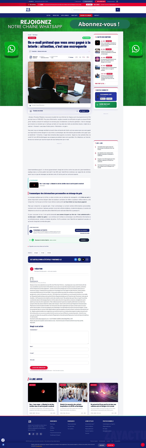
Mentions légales (94, 441)
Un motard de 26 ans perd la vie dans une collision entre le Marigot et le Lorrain (38, 4)
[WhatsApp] (79, 259)
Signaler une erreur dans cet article (38, 246)
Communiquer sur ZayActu (109, 424)
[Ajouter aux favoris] (80, 57)
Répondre (32, 322)
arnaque (36, 252)
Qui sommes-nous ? (89, 424)
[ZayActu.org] (28, 9)
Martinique (35, 34)
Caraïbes (52, 428)
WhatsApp (74, 15)
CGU (112, 441)
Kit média (105, 428)
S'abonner (87, 37)
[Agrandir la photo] (59, 82)
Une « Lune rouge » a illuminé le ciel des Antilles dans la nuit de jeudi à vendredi (42, 405)
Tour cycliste (70, 428)
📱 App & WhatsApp (100, 1)
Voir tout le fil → (100, 83)
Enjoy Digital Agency (55, 441)
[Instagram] (37, 433)
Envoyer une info (111, 1)
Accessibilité (117, 441)
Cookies (108, 441)
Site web (32, 359)
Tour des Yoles (71, 426)
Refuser (102, 445)
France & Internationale (55, 432)
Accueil (29, 34)
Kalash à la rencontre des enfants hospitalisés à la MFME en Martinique (71, 405)
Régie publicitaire (89, 428)
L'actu (51, 426)
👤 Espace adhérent (87, 1)
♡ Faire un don (77, 1)
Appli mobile (65, 15)
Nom (31, 346)
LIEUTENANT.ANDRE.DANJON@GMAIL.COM (61, 318)
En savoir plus (39, 446)
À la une (52, 430)
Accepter (110, 445)
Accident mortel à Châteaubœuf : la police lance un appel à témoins (91, 4)
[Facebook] (75, 259)
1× (77, 111)
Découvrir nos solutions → (82, 230)
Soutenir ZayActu (89, 431)
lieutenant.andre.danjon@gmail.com (39, 318)
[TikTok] (33, 433)
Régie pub (56, 15)
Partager (71, 57)
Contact (96, 15)
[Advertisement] (59, 155)
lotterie (49, 252)
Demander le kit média (84, 233)
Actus (48, 15)
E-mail (42, 252)
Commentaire (33, 329)
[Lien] (87, 259)
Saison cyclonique (85, 15)
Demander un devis (107, 431)
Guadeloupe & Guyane (55, 435)
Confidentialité (102, 441)
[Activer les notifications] (3, 440)
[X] (83, 259)
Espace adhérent (89, 426)
